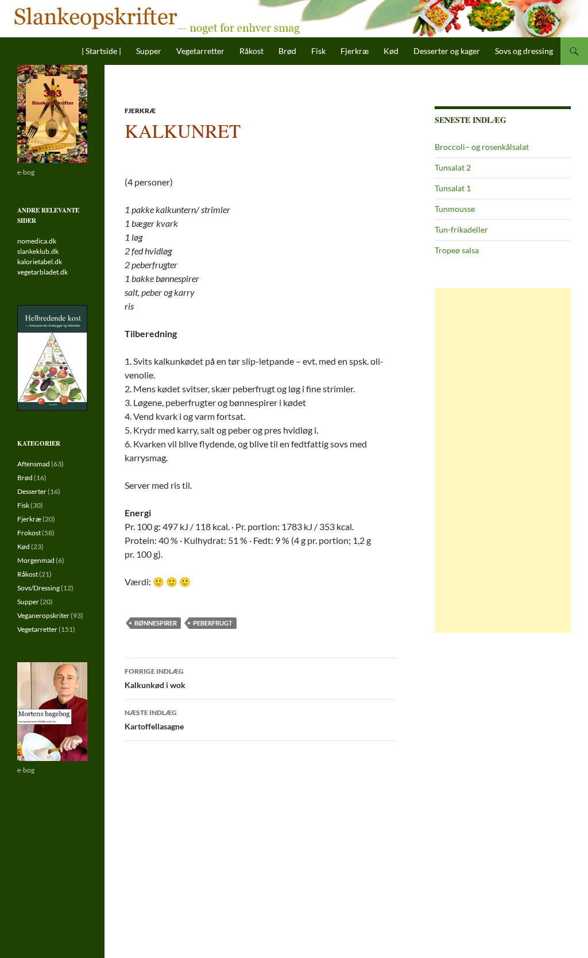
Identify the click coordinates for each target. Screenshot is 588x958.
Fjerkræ (355, 51)
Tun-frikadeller (461, 229)
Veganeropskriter (43, 615)
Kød (391, 51)
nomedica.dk (36, 241)
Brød (287, 51)
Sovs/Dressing (38, 588)
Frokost (29, 532)
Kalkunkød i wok (155, 678)
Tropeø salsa (457, 250)
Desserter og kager (446, 51)
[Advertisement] (503, 460)
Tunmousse (455, 209)
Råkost (251, 51)
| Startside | (101, 51)
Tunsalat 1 (453, 188)
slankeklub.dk (38, 251)
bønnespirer (155, 623)
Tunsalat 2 (453, 167)
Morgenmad (36, 560)
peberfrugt (213, 623)
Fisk (318, 51)
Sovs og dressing (524, 51)
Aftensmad (33, 463)
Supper (148, 51)
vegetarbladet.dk (42, 272)
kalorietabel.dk (39, 261)
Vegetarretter (200, 51)
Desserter (32, 491)
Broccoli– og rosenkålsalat (482, 147)
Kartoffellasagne (154, 719)
